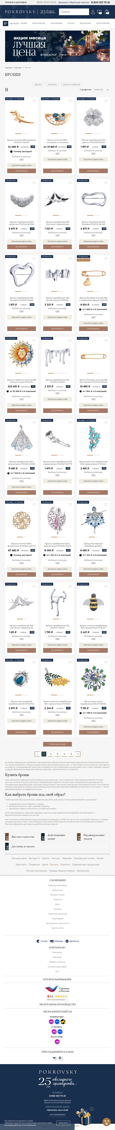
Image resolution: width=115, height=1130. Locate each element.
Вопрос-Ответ (57, 895)
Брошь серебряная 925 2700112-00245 (57, 381)
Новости (57, 899)
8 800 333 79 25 (100, 2)
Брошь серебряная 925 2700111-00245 (57, 626)
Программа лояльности (57, 923)
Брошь (38, 84)
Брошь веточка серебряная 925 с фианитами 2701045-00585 (93, 463)
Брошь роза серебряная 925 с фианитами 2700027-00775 (57, 463)
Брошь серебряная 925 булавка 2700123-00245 (21, 299)
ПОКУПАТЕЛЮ (57, 948)
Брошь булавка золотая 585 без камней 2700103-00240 (93, 381)
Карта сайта (58, 928)
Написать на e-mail (57, 1110)
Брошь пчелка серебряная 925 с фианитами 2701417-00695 (93, 626)
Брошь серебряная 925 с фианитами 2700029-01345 (57, 544)
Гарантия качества (57, 914)
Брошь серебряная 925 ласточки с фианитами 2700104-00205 (57, 223)
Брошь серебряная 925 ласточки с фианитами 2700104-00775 (21, 626)
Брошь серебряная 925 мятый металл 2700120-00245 (57, 299)
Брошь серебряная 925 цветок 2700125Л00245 (93, 141)
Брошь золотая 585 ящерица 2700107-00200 (21, 141)
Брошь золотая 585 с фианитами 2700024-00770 (22, 544)
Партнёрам (57, 918)
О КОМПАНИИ (57, 880)
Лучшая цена (19, 858)
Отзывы (57, 909)
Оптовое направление (57, 980)
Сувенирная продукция (85, 864)
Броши (54, 864)
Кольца (56, 858)
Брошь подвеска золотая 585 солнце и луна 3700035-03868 (21, 381)
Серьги (46, 858)
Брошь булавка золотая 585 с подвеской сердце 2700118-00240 (93, 299)
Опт (57, 971)
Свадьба (67, 858)
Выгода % (34, 858)
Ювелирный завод (57, 885)
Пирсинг (65, 864)
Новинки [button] (99, 89)
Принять (63, 1123)
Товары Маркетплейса (62, 870)
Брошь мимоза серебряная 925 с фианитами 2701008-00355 (57, 702)
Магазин (57, 957)
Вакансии (57, 890)
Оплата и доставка (16, 2)
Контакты (57, 952)
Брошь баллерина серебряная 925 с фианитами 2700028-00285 (93, 544)
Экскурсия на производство (57, 1005)
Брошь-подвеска (71, 84)
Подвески (34, 864)
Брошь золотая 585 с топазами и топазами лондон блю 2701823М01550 (57, 141)
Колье (100, 858)
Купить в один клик (21, 165)
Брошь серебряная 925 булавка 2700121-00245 (93, 223)
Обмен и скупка (57, 962)
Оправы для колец (84, 858)
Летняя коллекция (36, 870)
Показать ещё (57, 744)
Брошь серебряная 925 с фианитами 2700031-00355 (21, 463)
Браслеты (21, 864)
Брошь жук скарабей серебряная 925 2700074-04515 (22, 702)
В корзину (22, 171)
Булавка (52, 84)
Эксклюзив (83, 870)
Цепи (45, 864)
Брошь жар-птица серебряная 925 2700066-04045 (93, 702)
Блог (57, 904)
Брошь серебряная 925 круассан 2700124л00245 (21, 223)
